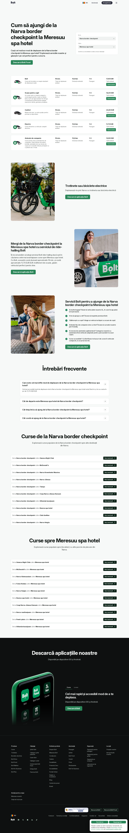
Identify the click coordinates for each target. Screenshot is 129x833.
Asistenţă (95, 3)
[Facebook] (18, 819)
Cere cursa (111, 84)
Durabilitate (52, 762)
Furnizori (51, 816)
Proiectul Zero (53, 765)
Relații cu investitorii (52, 776)
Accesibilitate (53, 768)
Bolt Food (14, 762)
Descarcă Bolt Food (22, 62)
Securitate (101, 816)
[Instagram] (27, 819)
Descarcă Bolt (74, 708)
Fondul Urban (53, 772)
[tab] (68, 687)
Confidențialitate (74, 816)
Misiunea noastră (16, 796)
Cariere (51, 759)
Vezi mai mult (108, 458)
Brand (51, 786)
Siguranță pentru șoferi (92, 755)
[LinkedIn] (32, 819)
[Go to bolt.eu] (13, 3)
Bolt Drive (14, 759)
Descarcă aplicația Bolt (78, 197)
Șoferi (70, 752)
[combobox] (97, 38)
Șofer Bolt (33, 749)
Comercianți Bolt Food (35, 764)
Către (79, 43)
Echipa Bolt (33, 769)
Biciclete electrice (16, 756)
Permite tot (99, 822)
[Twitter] (23, 819)
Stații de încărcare (16, 799)
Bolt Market (14, 765)
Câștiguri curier (34, 761)
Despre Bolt (53, 749)
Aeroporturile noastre (110, 753)
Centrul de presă (54, 783)
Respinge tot (117, 822)
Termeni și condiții (61, 816)
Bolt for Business (16, 768)
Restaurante (72, 765)
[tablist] (72, 687)
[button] (105, 384)
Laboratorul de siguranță (91, 765)
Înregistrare (107, 3)
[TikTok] (36, 819)
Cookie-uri (93, 816)
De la (79, 35)
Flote (70, 762)
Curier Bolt (33, 757)
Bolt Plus (14, 772)
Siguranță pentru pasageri (92, 750)
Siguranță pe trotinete (91, 760)
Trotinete (14, 752)
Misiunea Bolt (53, 752)
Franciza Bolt (34, 772)
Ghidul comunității (112, 816)
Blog (50, 780)
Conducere (52, 756)
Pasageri (71, 749)
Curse (13, 749)
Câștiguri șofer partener (34, 753)
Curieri (71, 759)
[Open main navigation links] (116, 3)
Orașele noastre (111, 749)
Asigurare (84, 816)
